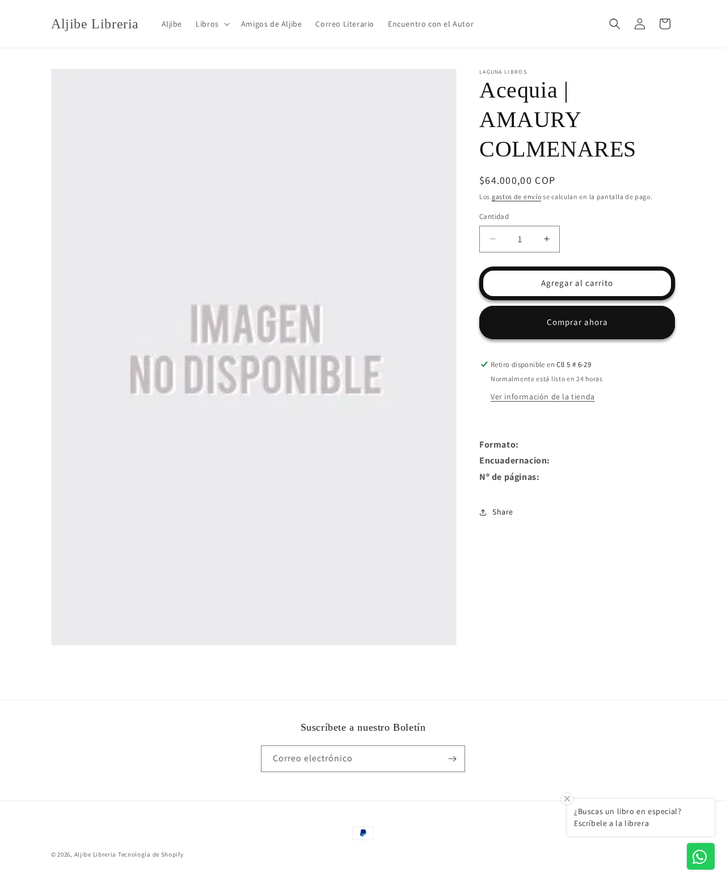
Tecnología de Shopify (151, 854)
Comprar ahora (577, 322)
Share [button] (502, 512)
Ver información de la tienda (543, 396)
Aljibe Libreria (95, 854)
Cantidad (494, 216)
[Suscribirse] (452, 758)
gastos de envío (517, 196)
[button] (211, 24)
